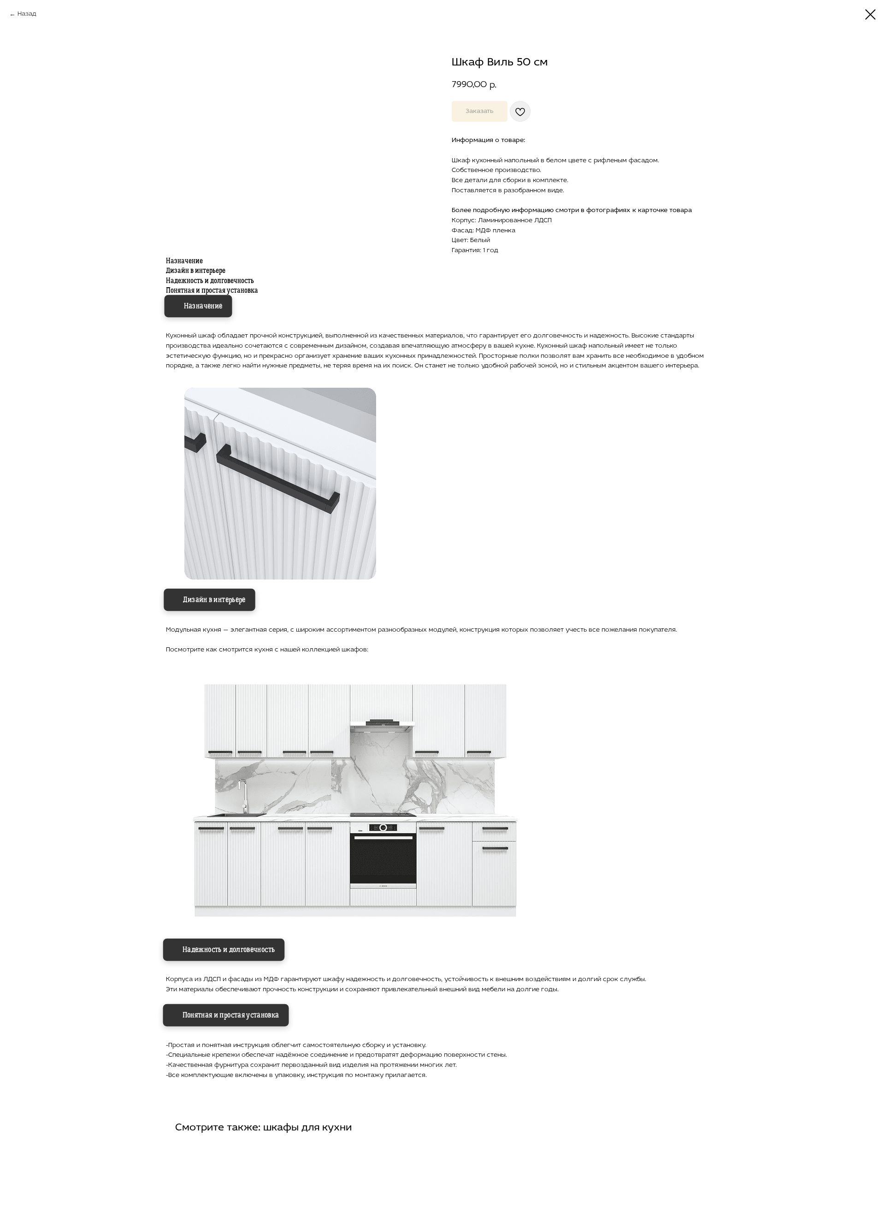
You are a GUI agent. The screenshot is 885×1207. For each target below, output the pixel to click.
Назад (27, 14)
